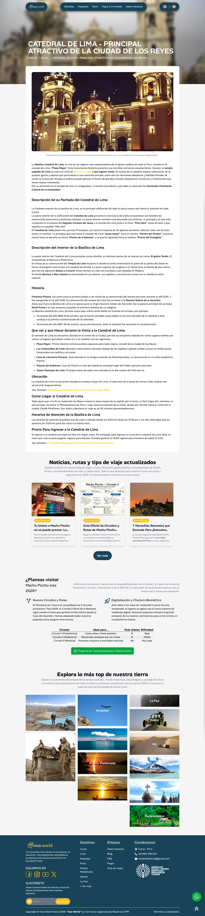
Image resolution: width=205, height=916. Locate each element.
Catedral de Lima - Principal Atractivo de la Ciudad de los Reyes (99, 58)
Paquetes (83, 6)
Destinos (69, 6)
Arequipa (85, 858)
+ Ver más (85, 886)
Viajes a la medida (112, 6)
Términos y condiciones (166, 911)
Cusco (83, 849)
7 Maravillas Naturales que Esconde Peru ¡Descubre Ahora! (151, 528)
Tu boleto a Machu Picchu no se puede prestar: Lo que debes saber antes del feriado (52, 528)
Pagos (110, 863)
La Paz (84, 881)
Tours (95, 6)
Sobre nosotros (134, 6)
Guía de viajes (115, 868)
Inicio (33, 58)
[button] (35, 111)
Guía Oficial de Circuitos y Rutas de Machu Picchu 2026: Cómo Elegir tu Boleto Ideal (101, 528)
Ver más (102, 556)
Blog (45, 58)
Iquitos (84, 876)
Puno (83, 863)
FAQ (109, 858)
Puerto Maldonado (86, 870)
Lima (83, 853)
